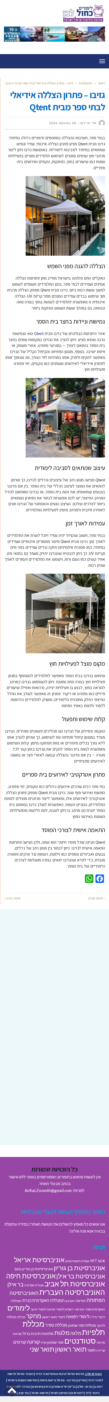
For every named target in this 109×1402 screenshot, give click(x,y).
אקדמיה (29, 1285)
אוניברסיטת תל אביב (74, 1283)
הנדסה (79, 1309)
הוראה (81, 1301)
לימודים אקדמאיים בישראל (67, 1393)
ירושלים (69, 1309)
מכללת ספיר (56, 1324)
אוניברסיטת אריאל (39, 1260)
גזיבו (63, 290)
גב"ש (72, 1386)
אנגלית (39, 1285)
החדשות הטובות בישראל (22, 1380)
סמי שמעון (55, 1342)
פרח (43, 1342)
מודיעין (81, 1380)
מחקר (33, 1316)
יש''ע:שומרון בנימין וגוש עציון (49, 1386)
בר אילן (15, 1284)
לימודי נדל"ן (97, 1317)
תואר (91, 1350)
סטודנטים (80, 1340)
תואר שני (42, 1349)
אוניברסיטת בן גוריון (79, 1268)
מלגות (62, 1332)
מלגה (75, 1333)
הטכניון (70, 1301)
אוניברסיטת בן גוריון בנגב (33, 1269)
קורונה (33, 1342)
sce (101, 1260)
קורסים (19, 1341)
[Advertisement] (54, 973)
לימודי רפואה (78, 1316)
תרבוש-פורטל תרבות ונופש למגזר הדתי (59, 1374)
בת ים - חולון (85, 1386)
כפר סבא (24, 1393)
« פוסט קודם (96, 898)
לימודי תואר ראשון (53, 1317)
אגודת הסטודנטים (77, 1261)
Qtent (39, 334)
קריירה (100, 1350)
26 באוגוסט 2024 (62, 123)
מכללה (21, 1317)
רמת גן (98, 1386)
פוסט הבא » (12, 898)
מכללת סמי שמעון (82, 1325)
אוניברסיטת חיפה (31, 1276)
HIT (93, 1260)
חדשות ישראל (39, 1393)
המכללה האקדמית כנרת (43, 1300)
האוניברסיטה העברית (72, 1292)
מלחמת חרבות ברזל (38, 1333)
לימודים (18, 1307)
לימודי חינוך (38, 1309)
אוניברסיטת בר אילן (80, 1276)
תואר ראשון (71, 1349)
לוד (87, 1393)
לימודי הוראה (55, 1309)
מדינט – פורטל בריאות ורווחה (57, 1380)
